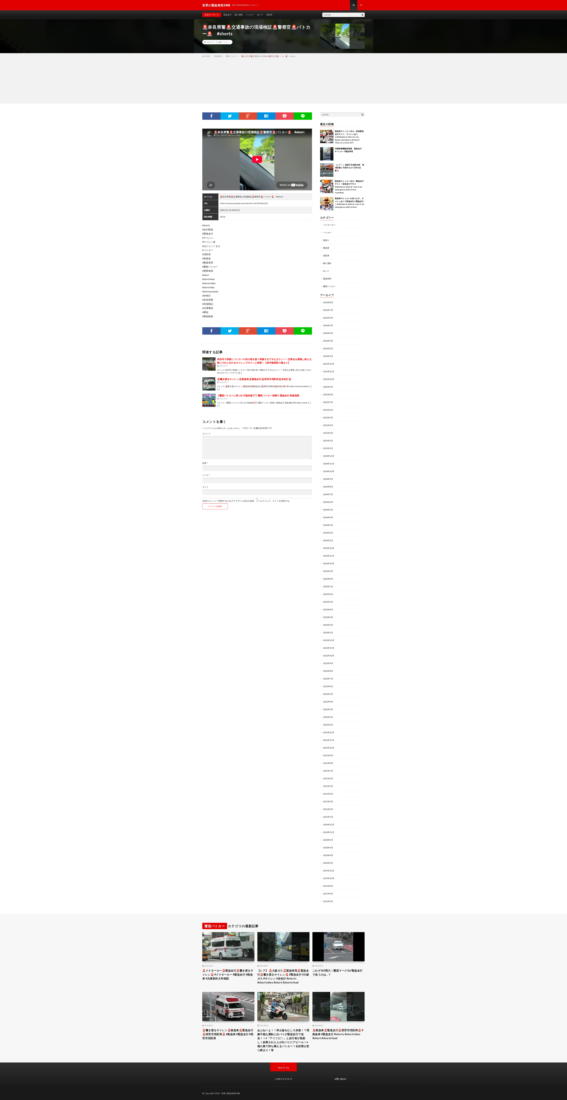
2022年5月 (328, 694)
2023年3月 (328, 617)
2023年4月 (328, 609)
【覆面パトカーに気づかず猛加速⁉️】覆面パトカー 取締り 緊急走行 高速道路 (258, 395)
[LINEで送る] (303, 116)
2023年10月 (328, 563)
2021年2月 (328, 809)
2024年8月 (328, 486)
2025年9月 (328, 387)
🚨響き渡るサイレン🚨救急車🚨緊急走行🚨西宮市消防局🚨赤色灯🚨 (254, 379)
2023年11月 (328, 556)
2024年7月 (328, 494)
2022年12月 (328, 640)
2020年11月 (328, 832)
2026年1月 (328, 356)
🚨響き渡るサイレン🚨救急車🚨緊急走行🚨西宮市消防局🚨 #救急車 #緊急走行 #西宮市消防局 (227, 1034)
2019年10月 (328, 878)
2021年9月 (328, 755)
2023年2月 (328, 625)
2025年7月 (328, 402)
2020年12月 (328, 824)
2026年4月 (328, 333)
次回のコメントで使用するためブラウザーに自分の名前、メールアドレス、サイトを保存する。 (246, 501)
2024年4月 (328, 517)
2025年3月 (328, 433)
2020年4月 (328, 855)
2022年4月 (328, 701)
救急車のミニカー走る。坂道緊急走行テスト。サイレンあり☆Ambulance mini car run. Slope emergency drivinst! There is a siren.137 (349, 137)
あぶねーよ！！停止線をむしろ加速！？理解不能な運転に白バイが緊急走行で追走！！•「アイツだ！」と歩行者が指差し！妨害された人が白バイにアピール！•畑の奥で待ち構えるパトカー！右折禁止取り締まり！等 (283, 1040)
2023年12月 (328, 548)
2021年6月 (328, 778)
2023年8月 (328, 579)
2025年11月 (328, 371)
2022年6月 (328, 686)
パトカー (250, 14)
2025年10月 (328, 379)
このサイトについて (283, 1079)
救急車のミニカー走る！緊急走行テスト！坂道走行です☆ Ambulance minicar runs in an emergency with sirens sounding (349, 187)
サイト (205, 487)
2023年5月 (328, 602)
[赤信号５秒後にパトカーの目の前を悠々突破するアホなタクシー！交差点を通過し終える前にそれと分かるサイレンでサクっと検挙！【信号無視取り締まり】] (209, 364)
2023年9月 (328, 571)
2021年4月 (328, 794)
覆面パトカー (224, 42)
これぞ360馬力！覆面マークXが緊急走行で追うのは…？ (337, 972)
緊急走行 (227, 14)
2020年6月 (328, 847)
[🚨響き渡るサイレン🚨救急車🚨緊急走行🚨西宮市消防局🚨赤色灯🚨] (209, 384)
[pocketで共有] (284, 116)
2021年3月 (328, 801)
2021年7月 (328, 771)
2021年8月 (328, 763)
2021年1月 (328, 817)
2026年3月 (328, 340)
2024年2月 (328, 532)
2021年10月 (328, 747)
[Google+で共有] (248, 116)
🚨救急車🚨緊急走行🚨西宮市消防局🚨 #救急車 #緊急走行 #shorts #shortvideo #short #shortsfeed (337, 1034)
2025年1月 (328, 448)
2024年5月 (328, 509)
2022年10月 (328, 655)
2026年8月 (328, 302)
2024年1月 (328, 540)
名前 (205, 463)
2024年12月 (328, 456)
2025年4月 (328, 425)
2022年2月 (328, 717)
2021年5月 (328, 786)
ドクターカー (329, 225)
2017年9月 (328, 893)
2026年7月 (328, 310)
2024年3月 (328, 525)
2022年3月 (328, 709)
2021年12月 (328, 732)
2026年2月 (328, 348)
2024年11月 (328, 463)
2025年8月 (328, 394)
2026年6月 (328, 317)
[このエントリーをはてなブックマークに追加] (266, 116)
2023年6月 (328, 594)
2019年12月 (328, 870)
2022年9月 (328, 663)
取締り (326, 240)
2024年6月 (328, 502)
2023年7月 (328, 586)
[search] (362, 15)
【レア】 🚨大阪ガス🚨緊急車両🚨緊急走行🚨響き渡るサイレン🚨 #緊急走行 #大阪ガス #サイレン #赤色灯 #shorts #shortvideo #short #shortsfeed (283, 976)
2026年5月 (328, 325)
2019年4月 (328, 886)
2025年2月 (328, 440)
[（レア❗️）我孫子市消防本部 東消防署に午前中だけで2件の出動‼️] (326, 170)
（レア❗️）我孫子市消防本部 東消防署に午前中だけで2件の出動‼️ (349, 168)
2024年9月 (328, 479)
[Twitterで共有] (230, 116)
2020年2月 (328, 863)
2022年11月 (328, 648)
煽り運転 (239, 14)
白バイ (260, 14)
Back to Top (283, 1067)
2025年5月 (328, 417)
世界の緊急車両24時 (230, 1093)
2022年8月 (328, 671)
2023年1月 (328, 632)
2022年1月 (328, 724)
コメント (206, 434)
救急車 (326, 248)
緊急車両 (327, 278)
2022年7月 (328, 678)
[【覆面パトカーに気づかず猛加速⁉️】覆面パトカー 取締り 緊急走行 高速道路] (209, 400)
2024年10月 (328, 471)
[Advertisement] (283, 80)
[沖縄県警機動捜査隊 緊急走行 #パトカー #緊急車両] (326, 154)
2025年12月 (328, 364)
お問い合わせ (340, 1079)
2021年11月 (328, 740)
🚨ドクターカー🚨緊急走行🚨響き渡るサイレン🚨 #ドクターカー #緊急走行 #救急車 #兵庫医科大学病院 (227, 974)
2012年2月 (328, 901)
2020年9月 (328, 840)
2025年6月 (328, 410)
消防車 (269, 14)
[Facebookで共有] (211, 116)
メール (206, 475)
